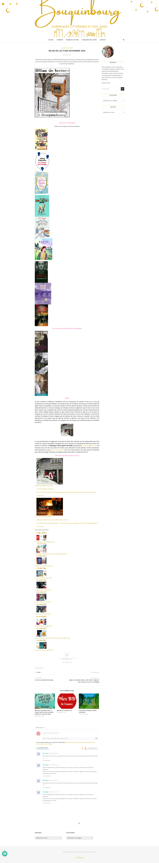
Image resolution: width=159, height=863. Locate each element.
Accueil (51, 40)
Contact (103, 40)
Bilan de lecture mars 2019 (44, 578)
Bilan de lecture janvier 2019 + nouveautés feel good (51, 554)
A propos (60, 40)
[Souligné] (48, 739)
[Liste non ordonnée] (55, 739)
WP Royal (93, 852)
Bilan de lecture (39, 668)
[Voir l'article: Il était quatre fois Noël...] (67, 471)
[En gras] (43, 739)
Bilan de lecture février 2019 (44, 566)
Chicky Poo (85, 445)
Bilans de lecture (72, 40)
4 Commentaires (95, 672)
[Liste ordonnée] (53, 739)
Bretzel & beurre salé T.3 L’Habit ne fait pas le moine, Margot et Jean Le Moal (44, 712)
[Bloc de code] (60, 739)
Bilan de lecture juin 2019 (43, 614)
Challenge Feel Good (89, 40)
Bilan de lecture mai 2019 (43, 602)
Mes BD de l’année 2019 (64, 710)
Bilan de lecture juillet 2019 (44, 626)
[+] (66, 738)
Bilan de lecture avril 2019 (43, 590)
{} (64, 738)
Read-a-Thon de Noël (57, 450)
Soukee (39, 672)
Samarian (94, 445)
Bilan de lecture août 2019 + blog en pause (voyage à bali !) (53, 638)
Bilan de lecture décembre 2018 (45, 542)
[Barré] (50, 739)
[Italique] (46, 739)
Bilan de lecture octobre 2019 (44, 650)
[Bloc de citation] (57, 739)
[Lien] (62, 739)
